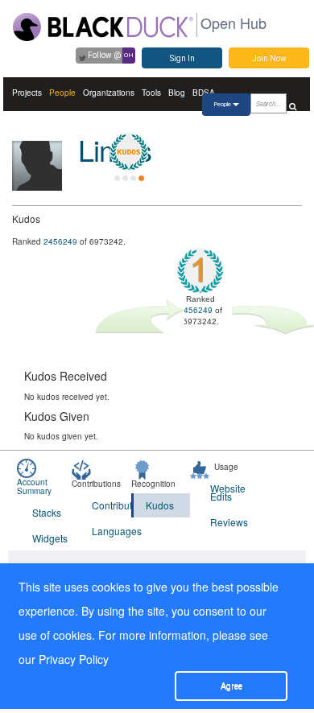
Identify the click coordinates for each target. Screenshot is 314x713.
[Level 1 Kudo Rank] (128, 152)
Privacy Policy (74, 659)
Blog (176, 92)
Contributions (111, 505)
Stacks (46, 512)
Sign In (182, 58)
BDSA (203, 92)
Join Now (269, 58)
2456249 (60, 241)
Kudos (160, 505)
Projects (27, 92)
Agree (231, 686)
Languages (111, 531)
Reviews (229, 522)
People (62, 92)
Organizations (108, 92)
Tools (151, 92)
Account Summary (34, 486)
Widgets (50, 538)
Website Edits (228, 492)
